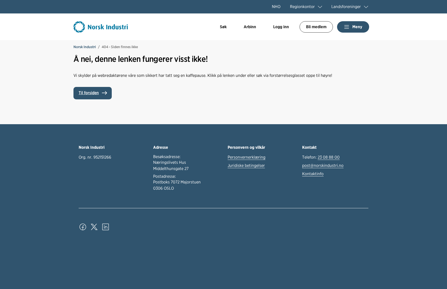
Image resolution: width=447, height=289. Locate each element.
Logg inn (281, 26)
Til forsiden (89, 92)
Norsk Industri (84, 47)
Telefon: (321, 157)
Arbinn (250, 26)
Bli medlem (316, 26)
